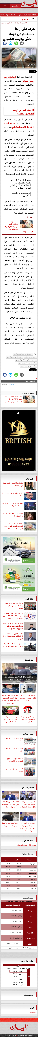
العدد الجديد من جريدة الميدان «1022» (13, 749)
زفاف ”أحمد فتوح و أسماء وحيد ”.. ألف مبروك (10, 824)
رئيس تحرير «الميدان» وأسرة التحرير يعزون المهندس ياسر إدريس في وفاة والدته (28, 826)
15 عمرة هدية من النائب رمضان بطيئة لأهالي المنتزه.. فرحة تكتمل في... (28, 804)
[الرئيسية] (15, 6)
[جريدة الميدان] (19, 441)
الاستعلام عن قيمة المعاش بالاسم (22, 354)
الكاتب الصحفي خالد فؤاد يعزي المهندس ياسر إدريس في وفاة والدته (10, 804)
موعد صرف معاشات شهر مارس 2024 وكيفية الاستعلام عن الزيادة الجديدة (13, 399)
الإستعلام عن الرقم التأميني (14, 357)
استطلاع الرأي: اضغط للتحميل (27, 844)
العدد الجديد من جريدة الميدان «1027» (13, 739)
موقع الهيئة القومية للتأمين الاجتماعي (18, 125)
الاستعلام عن (26, 109)
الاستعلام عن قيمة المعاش (28, 366)
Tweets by (33, 1012)
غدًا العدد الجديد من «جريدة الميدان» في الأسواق (14, 759)
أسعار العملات (28, 854)
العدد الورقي (28, 734)
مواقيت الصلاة (27, 961)
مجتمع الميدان (28, 787)
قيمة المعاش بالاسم (23, 111)
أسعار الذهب (28, 897)
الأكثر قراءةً (29, 598)
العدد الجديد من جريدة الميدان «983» (13, 769)
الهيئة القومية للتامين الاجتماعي (27, 363)
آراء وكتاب (29, 478)
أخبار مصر (26, 19)
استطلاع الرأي (28, 840)
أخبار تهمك (29, 659)
